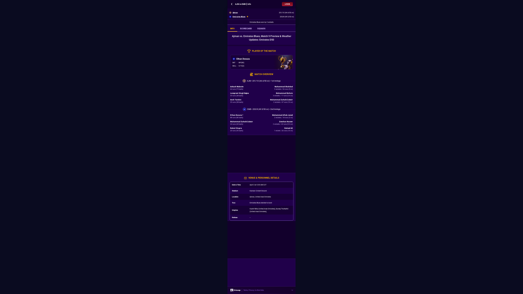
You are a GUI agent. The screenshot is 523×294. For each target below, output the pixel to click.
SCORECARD (246, 28)
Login (287, 4)
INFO (232, 28)
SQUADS (261, 28)
